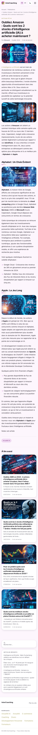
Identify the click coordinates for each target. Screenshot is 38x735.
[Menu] (35, 3)
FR (22, 3)
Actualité (16, 714)
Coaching (5, 717)
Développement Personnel (12, 721)
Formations (28, 721)
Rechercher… (8, 645)
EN (25, 3)
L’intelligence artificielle (11, 67)
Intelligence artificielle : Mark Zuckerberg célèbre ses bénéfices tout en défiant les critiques (18, 657)
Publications (11, 9)
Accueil (4, 9)
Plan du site (32, 703)
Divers (13, 717)
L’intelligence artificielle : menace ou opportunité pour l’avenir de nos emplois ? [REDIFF (18, 672)
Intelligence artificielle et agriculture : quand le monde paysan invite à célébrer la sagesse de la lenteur (19, 680)
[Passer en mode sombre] (30, 3)
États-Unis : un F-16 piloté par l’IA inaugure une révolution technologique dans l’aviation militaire (18, 665)
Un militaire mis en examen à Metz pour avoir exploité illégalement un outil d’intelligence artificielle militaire (17, 687)
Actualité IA (7, 18)
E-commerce (27, 714)
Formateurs (6, 724)
